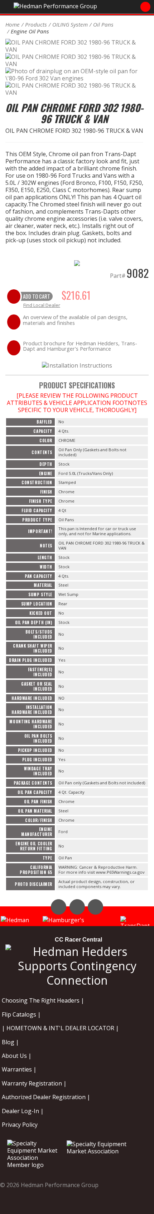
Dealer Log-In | (23, 1111)
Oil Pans (103, 24)
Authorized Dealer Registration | (46, 1097)
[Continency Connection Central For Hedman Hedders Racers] (77, 964)
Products (36, 24)
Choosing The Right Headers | (43, 1000)
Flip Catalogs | (21, 1014)
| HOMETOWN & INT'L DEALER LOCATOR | (60, 1028)
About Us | (17, 1056)
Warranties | (19, 1069)
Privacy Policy (20, 1125)
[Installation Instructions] (77, 365)
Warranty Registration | (34, 1083)
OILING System (70, 24)
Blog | (10, 1042)
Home (12, 24)
